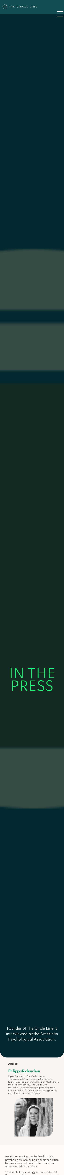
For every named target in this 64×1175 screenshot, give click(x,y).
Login (32, 9)
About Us (32, 2)
